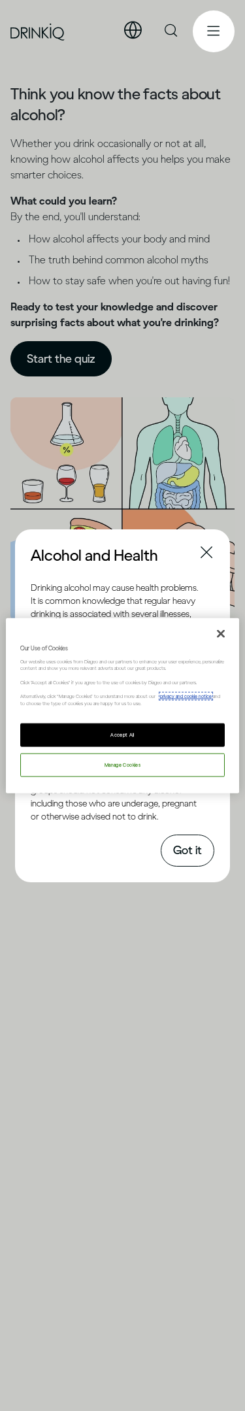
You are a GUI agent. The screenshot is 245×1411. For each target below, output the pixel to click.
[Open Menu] (214, 31)
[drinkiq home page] (37, 31)
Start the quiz (61, 359)
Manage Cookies (122, 765)
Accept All (122, 735)
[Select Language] (132, 31)
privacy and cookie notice (186, 696)
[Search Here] (172, 31)
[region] (122, 705)
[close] (42, 554)
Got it (187, 850)
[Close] (220, 633)
